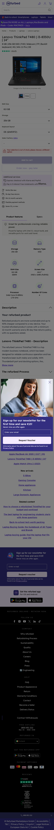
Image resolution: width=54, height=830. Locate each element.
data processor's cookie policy (17, 418)
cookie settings (21, 412)
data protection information (16, 415)
